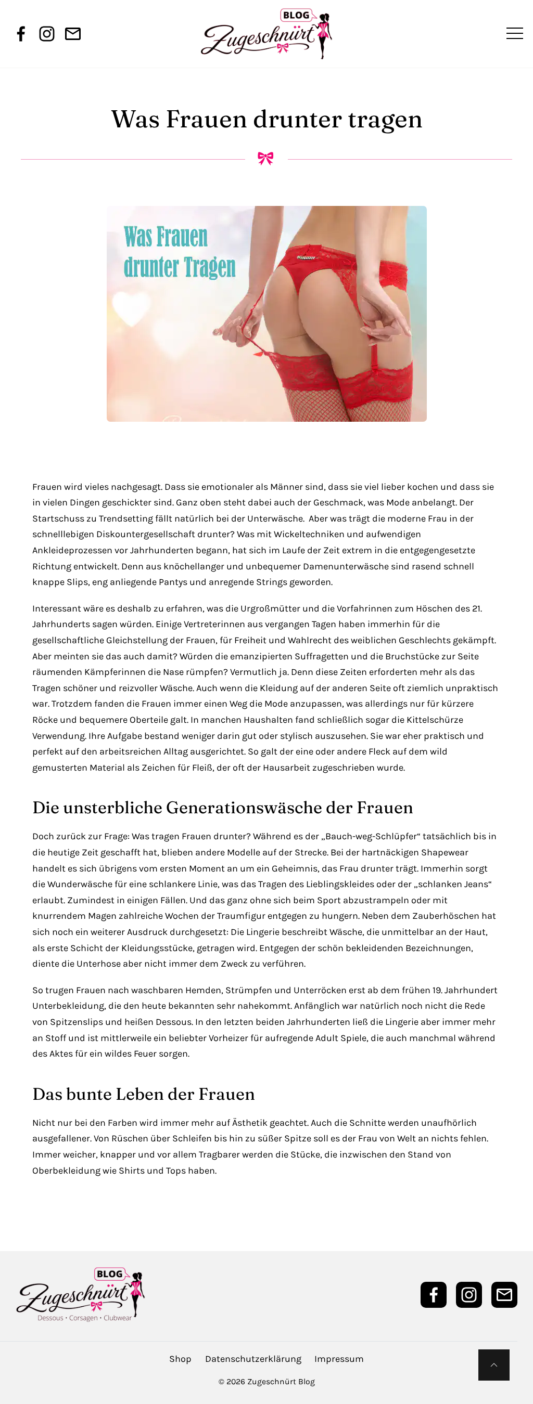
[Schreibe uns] (73, 34)
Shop (180, 1358)
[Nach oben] (494, 1365)
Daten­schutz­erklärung (253, 1358)
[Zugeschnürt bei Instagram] (47, 34)
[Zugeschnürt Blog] (266, 34)
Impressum (339, 1358)
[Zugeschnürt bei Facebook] (21, 34)
